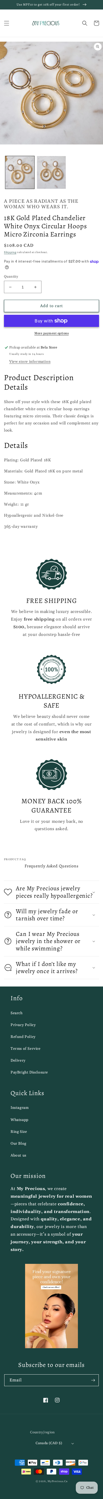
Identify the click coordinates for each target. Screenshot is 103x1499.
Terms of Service (26, 1048)
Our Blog (18, 1143)
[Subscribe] (93, 1380)
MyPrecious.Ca (57, 1481)
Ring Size (19, 1131)
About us (18, 1155)
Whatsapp (20, 1120)
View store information (29, 361)
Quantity (11, 276)
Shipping (10, 252)
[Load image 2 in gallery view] (51, 172)
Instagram (20, 1107)
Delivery (18, 1060)
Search (17, 1013)
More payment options (51, 333)
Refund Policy (23, 1036)
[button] (6, 23)
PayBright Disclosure (29, 1072)
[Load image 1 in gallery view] (19, 172)
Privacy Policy (23, 1025)
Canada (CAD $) (49, 1443)
